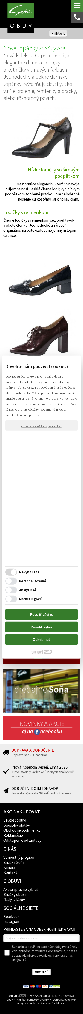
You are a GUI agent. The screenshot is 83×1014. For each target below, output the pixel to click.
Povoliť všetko (41, 614)
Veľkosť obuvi (14, 820)
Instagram (11, 921)
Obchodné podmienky (21, 830)
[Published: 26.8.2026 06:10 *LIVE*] (29, 995)
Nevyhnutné (29, 572)
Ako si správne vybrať (20, 889)
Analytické (27, 590)
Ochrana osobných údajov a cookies (41, 426)
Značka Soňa (13, 862)
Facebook (11, 916)
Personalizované (32, 581)
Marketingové (30, 598)
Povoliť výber (41, 627)
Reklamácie (13, 835)
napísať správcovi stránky (33, 999)
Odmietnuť (41, 639)
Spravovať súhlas (51, 1003)
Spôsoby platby (16, 825)
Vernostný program (19, 857)
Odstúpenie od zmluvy (22, 840)
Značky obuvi (14, 894)
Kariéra (9, 867)
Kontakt (10, 872)
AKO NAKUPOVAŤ (21, 811)
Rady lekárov (14, 899)
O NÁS (9, 849)
